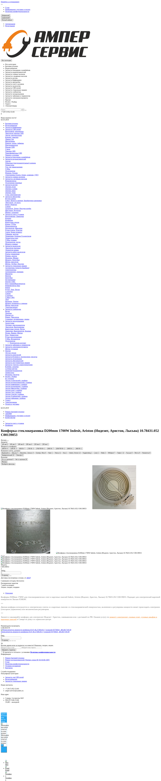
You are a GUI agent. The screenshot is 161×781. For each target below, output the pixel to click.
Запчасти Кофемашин (13, 127)
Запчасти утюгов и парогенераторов (19, 365)
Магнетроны (10, 141)
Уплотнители (10, 171)
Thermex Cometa (11, 189)
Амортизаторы (10, 270)
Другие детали (10, 353)
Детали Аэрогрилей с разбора (16, 380)
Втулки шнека (10, 199)
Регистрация (10, 26)
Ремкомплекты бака (12, 286)
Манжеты (8, 274)
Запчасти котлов (11, 185)
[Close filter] (8, 440)
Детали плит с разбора (13, 390)
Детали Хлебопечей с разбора (16, 396)
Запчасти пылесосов (12, 246)
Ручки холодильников (13, 337)
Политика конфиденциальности (17, 11)
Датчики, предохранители (15, 325)
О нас (7, 7)
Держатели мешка (12, 250)
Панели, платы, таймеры (14, 143)
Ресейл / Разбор (11, 376)
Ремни (7, 288)
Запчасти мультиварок (13, 359)
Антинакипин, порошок (14, 272)
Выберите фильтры (8, 464)
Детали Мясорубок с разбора (16, 388)
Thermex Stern (10, 191)
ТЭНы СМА (10, 297)
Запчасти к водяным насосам (16, 179)
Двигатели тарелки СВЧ (14, 133)
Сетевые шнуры (11, 369)
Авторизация (10, 24)
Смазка (8, 206)
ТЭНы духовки (11, 240)
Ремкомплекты (10, 181)
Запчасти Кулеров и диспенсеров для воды (21, 357)
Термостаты (9, 165)
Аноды (8, 161)
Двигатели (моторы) (12, 248)
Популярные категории (9, 673)
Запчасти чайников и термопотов (17, 345)
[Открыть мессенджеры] (4, 750)
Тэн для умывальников (13, 167)
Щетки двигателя (11, 262)
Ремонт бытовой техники (14, 412)
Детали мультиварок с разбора (16, 386)
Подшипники (10, 280)
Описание (9, 593)
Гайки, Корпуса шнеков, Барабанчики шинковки (23, 201)
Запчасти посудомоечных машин (17, 363)
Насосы (8, 276)
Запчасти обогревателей (14, 361)
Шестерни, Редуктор (13, 210)
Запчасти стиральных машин (16, 266)
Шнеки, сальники (12, 212)
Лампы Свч (9, 139)
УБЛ (7, 299)
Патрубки (9, 278)
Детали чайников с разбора (15, 398)
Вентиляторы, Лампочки (14, 216)
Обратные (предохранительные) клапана (20, 163)
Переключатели (11, 226)
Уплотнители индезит (18, 343)
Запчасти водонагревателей (15, 159)
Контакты (9, 668)
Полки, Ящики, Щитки (14, 333)
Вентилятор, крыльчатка (14, 131)
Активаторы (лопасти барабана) (17, 268)
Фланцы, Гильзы (11, 173)
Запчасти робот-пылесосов (15, 252)
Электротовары (11, 402)
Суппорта (9, 295)
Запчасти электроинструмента (16, 347)
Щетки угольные (11, 349)
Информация (6, 654)
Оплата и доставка (12, 404)
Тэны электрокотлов (13, 195)
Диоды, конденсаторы (13, 135)
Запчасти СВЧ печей (13, 129)
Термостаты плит (11, 238)
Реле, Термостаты (11, 335)
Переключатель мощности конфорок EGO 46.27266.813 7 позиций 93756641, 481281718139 (35, 632)
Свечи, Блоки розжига (13, 232)
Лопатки (8, 313)
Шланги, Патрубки (12, 260)
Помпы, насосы (11, 256)
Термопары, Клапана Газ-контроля (18, 236)
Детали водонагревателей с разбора (18, 382)
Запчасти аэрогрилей (13, 355)
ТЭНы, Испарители (12, 339)
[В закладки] (2, 555)
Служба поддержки (8, 671)
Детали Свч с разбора (13, 392)
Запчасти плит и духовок (14, 214)
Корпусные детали (12, 222)
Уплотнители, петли (12, 242)
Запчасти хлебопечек (13, 309)
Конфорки (9, 220)
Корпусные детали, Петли (15, 329)
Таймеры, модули (11, 234)
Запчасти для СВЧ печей (14, 677)
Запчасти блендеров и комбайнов (17, 157)
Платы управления (12, 254)
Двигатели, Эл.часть (13, 203)
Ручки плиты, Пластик (13, 230)
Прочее (8, 351)
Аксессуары (9, 323)
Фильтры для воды (12, 375)
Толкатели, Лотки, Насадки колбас (18, 208)
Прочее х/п (9, 315)
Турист (8, 400)
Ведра (7, 311)
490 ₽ (29, 578)
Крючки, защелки (11, 137)
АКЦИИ (8, 414)
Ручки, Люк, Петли (12, 289)
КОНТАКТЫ (10, 418)
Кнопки (8, 218)
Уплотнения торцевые (13, 183)
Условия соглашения (13, 666)
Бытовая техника (11, 123)
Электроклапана (11, 307)
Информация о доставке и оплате (17, 9)
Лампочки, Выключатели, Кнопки (18, 331)
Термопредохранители (13, 371)
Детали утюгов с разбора (14, 394)
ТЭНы (7, 169)
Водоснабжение (11, 125)
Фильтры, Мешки (11, 258)
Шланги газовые (11, 244)
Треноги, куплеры (12, 155)
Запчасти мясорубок (12, 197)
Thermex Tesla (10, 193)
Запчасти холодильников (14, 321)
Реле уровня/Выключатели (15, 284)
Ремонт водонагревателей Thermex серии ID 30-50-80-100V (27, 660)
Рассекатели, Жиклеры (13, 228)
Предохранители (11, 145)
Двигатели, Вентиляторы (14, 327)
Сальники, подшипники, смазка (17, 319)
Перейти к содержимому (10, 2)
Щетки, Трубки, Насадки (14, 264)
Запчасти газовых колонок (15, 177)
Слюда (7, 149)
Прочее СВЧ (10, 147)
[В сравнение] (4, 555)
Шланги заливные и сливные (16, 303)
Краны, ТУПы (10, 224)
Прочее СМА (10, 282)
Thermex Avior (10, 187)
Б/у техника (9, 378)
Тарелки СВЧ (10, 151)
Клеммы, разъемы (12, 367)
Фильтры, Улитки (11, 301)
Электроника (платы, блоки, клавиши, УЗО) (21, 175)
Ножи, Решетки (11, 204)
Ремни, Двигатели (12, 317)
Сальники (9, 291)
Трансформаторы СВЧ (13, 153)
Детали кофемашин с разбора (16, 384)
